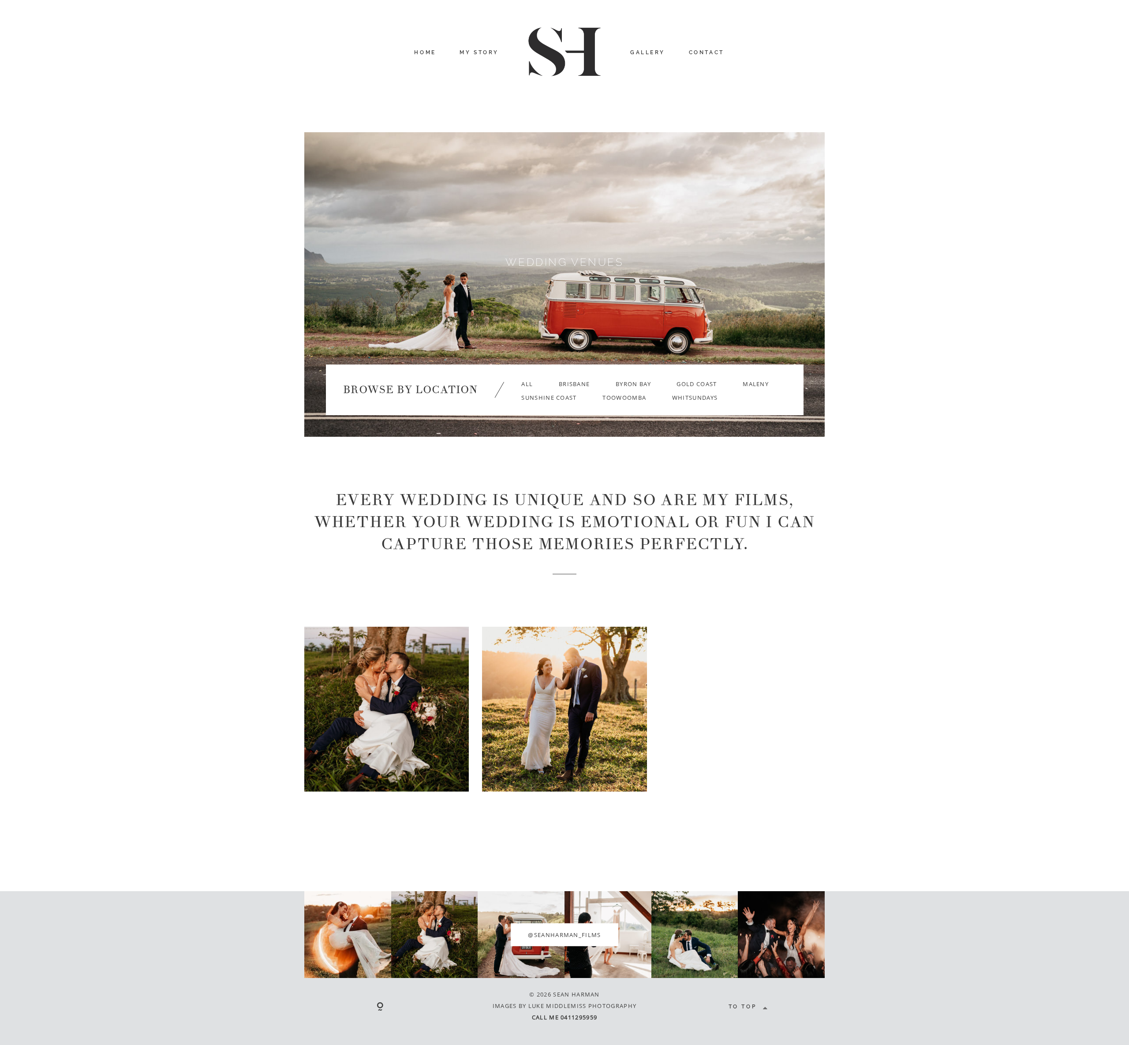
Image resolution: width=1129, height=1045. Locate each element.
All (527, 384)
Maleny (756, 384)
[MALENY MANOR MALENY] (386, 709)
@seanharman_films (564, 934)
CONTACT (706, 52)
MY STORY (479, 52)
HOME (425, 52)
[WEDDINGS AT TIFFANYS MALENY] (564, 709)
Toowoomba (624, 398)
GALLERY (647, 52)
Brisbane (574, 384)
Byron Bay (633, 384)
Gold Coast (697, 384)
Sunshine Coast (548, 398)
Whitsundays (695, 398)
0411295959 (579, 1017)
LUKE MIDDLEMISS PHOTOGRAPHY (582, 1006)
